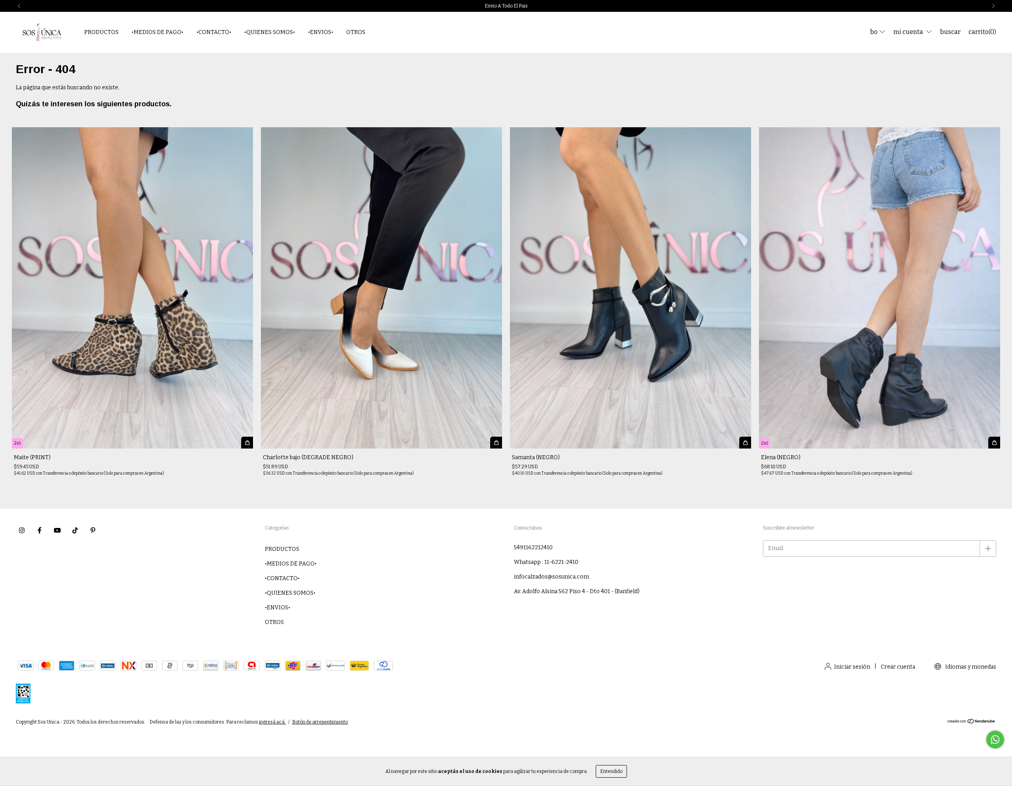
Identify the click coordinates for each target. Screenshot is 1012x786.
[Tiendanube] (971, 722)
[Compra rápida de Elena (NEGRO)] (994, 443)
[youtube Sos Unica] (57, 530)
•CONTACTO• (213, 32)
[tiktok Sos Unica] (75, 530)
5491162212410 (533, 547)
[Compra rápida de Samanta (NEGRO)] (745, 443)
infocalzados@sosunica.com (551, 576)
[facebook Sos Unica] (39, 530)
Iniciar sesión (852, 666)
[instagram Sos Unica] (22, 530)
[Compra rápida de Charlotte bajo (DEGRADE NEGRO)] (496, 443)
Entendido (611, 771)
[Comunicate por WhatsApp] (995, 739)
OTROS (355, 32)
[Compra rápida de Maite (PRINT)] (247, 443)
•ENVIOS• (320, 32)
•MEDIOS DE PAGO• (157, 32)
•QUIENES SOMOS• (269, 32)
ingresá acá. (272, 722)
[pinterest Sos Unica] (93, 530)
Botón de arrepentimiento (320, 722)
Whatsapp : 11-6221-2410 (546, 562)
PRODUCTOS (101, 32)
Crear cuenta (898, 666)
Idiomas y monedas (970, 666)
